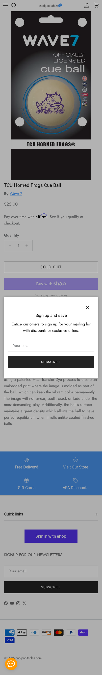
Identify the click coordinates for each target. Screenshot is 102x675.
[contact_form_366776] (11, 664)
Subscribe (51, 361)
